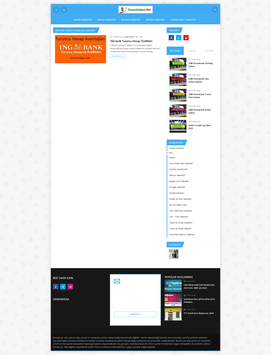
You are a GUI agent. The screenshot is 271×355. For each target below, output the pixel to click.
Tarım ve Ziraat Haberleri (181, 222)
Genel (172, 157)
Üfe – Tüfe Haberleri (179, 216)
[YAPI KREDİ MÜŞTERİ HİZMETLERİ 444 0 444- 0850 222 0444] (173, 285)
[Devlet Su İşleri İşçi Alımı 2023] (178, 126)
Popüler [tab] (192, 50)
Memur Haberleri (155, 19)
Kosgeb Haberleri (130, 19)
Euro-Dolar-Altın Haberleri (181, 163)
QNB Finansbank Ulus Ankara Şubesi (199, 80)
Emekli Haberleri (106, 19)
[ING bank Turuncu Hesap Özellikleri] (80, 49)
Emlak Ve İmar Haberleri (180, 199)
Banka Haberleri (82, 19)
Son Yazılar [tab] (175, 50)
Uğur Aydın (129, 37)
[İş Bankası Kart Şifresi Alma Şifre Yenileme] (173, 299)
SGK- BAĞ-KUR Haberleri (181, 210)
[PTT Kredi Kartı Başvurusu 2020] (173, 314)
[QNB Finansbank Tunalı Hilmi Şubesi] (178, 95)
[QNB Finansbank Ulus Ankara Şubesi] (178, 79)
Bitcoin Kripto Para (178, 205)
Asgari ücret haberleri (183, 19)
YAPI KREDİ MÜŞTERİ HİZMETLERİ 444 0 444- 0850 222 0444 (199, 286)
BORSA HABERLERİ (178, 169)
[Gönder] (215, 9)
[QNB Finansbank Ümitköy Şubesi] (178, 64)
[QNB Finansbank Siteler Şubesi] (178, 110)
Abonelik (135, 314)
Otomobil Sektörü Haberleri (182, 234)
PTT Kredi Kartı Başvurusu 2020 (199, 313)
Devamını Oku (117, 56)
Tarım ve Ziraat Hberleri (180, 228)
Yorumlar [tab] (209, 50)
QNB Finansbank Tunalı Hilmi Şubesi (200, 96)
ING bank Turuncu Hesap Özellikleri (131, 41)
